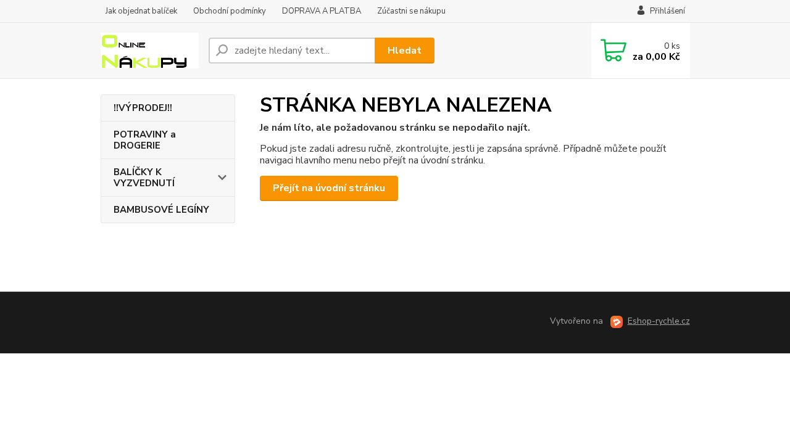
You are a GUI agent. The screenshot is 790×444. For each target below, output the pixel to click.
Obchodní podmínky (229, 11)
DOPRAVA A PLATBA (321, 11)
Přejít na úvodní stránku (329, 188)
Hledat (405, 50)
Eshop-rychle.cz (659, 321)
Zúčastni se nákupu (411, 11)
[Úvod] (150, 50)
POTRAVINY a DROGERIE (145, 140)
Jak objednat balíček (141, 11)
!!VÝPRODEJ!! (143, 108)
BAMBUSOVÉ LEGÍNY (161, 210)
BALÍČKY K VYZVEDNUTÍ (144, 177)
